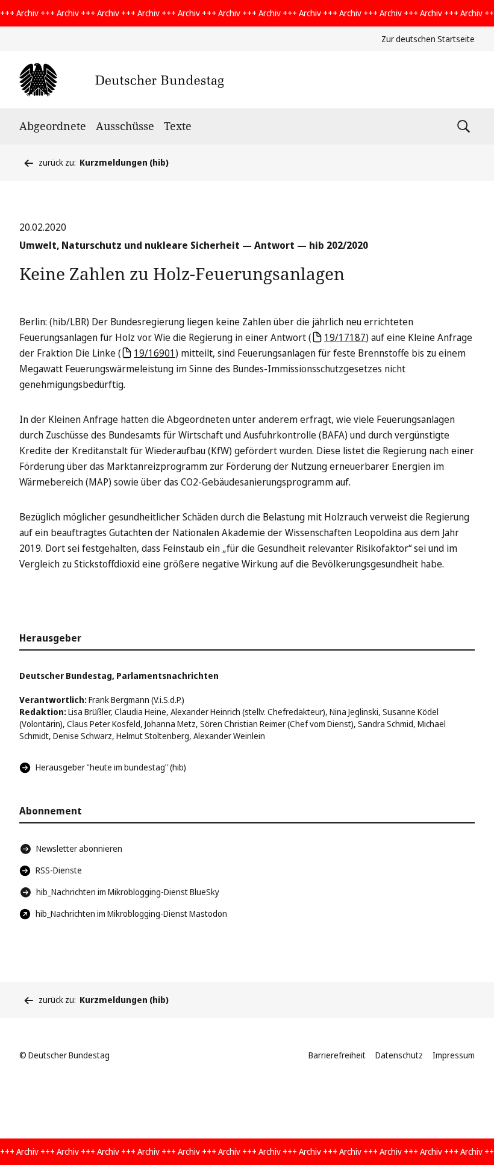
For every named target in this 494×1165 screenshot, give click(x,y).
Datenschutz (399, 1055)
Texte (178, 126)
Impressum (454, 1055)
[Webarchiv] (121, 79)
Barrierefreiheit (337, 1055)
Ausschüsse (125, 126)
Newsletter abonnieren (79, 848)
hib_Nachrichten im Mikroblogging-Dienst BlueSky (127, 892)
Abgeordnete (52, 126)
